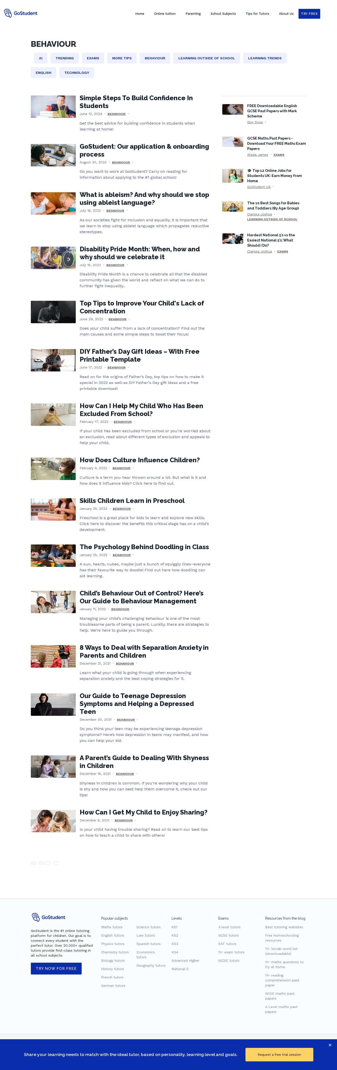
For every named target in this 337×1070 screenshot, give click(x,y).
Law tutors (145, 935)
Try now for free (56, 968)
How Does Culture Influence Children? (140, 460)
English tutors (112, 935)
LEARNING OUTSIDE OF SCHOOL (272, 219)
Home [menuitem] (139, 14)
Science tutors (148, 927)
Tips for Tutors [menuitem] (257, 14)
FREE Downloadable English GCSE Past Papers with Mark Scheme (272, 111)
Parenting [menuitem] (193, 14)
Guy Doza (255, 122)
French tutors (112, 977)
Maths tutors (112, 927)
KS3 (174, 944)
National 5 (179, 969)
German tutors (113, 986)
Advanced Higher (185, 960)
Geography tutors (151, 965)
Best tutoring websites (284, 927)
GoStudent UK (259, 187)
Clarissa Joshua (259, 214)
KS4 (174, 952)
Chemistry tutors (115, 952)
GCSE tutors (228, 935)
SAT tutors (227, 944)
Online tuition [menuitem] (165, 14)
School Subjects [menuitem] (223, 14)
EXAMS (279, 155)
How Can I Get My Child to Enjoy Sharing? (143, 812)
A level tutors (229, 927)
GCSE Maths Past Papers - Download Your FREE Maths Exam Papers (276, 143)
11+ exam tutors (231, 952)
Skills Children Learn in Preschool (132, 500)
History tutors (112, 969)
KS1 (174, 927)
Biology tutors (113, 960)
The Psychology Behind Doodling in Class (144, 547)
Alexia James (257, 155)
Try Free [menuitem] (309, 14)
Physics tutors (113, 944)
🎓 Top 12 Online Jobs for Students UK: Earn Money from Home (274, 175)
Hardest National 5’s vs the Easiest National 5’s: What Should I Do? (271, 240)
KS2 (174, 935)
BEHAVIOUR (117, 114)
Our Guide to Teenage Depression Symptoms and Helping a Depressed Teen (137, 703)
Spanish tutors (148, 944)
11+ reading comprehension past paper (282, 980)
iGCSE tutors (229, 960)
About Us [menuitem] (286, 14)
